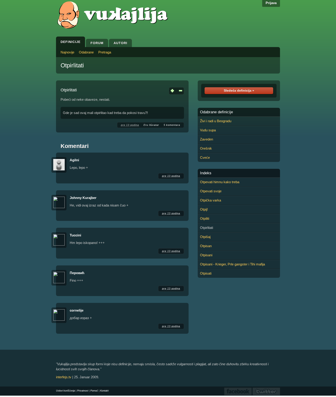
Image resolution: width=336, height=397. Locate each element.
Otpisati (205, 273)
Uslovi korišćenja (65, 390)
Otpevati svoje (210, 191)
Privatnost (82, 390)
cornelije (76, 310)
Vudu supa (208, 130)
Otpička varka (210, 200)
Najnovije (67, 52)
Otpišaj (205, 237)
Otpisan (206, 246)
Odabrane (86, 52)
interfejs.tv (63, 377)
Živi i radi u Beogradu (215, 121)
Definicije (70, 42)
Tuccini (75, 235)
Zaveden (206, 139)
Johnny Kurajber (83, 198)
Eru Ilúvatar (151, 125)
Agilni (74, 160)
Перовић (77, 273)
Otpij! (204, 209)
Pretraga (104, 52)
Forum (97, 43)
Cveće (205, 157)
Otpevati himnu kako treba (219, 182)
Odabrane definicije (216, 112)
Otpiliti (204, 218)
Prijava (271, 3)
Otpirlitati (72, 65)
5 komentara (172, 125)
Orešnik (206, 148)
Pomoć (94, 390)
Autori (120, 43)
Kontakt (104, 390)
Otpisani (206, 255)
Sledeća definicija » (239, 90)
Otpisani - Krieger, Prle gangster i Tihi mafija (232, 264)
